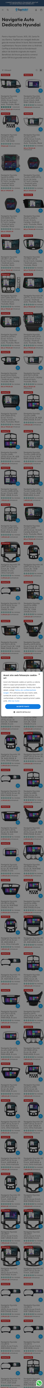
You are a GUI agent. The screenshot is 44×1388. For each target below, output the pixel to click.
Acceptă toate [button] (23, 706)
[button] (22, 712)
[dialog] (22, 694)
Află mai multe (13, 701)
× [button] (39, 674)
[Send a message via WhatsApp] (39, 1383)
